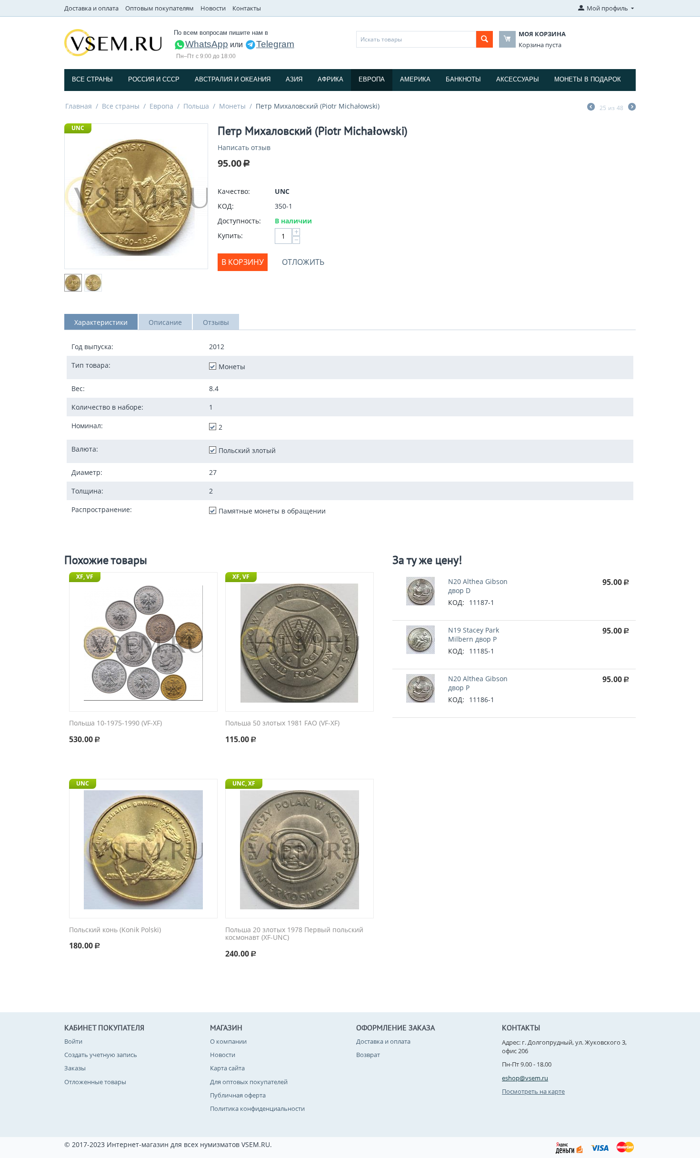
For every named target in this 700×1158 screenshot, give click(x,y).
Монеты (232, 106)
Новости (213, 8)
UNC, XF (243, 783)
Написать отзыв (244, 147)
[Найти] (484, 39)
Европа (372, 79)
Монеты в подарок (587, 79)
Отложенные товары (95, 1081)
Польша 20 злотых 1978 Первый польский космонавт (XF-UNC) (294, 934)
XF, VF (84, 577)
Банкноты (463, 79)
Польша (196, 106)
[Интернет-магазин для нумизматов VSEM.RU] (112, 42)
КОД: (226, 206)
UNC (77, 128)
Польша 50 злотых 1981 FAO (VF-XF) (282, 723)
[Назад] (591, 107)
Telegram (275, 44)
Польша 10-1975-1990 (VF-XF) (115, 723)
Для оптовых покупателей (249, 1081)
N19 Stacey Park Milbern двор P (473, 634)
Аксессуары (517, 79)
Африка (330, 79)
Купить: (230, 235)
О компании (228, 1041)
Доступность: (239, 220)
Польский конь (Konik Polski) (115, 930)
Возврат (368, 1054)
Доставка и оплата (91, 8)
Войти (73, 1041)
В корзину (242, 262)
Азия (294, 79)
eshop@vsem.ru (525, 1078)
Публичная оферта (238, 1095)
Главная (78, 106)
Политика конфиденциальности (257, 1108)
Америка (415, 79)
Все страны (92, 79)
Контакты (246, 8)
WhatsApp (206, 44)
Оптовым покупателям (159, 8)
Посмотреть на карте (533, 1091)
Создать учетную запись (100, 1054)
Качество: (234, 191)
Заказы (75, 1068)
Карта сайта (227, 1068)
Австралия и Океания (232, 79)
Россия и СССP (154, 79)
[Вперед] (632, 107)
